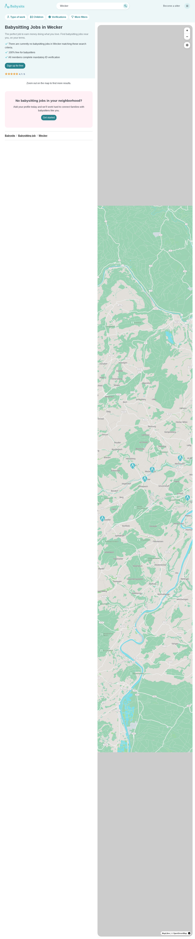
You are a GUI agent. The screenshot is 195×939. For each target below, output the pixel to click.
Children (38, 17)
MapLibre (166, 933)
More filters (80, 17)
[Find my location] (187, 45)
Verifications (58, 17)
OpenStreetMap (180, 933)
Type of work (17, 17)
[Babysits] (14, 5)
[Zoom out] (187, 37)
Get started (49, 117)
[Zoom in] (187, 30)
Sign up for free (15, 65)
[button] (145, 479)
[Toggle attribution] (189, 933)
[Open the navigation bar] (187, 6)
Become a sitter (171, 6)
